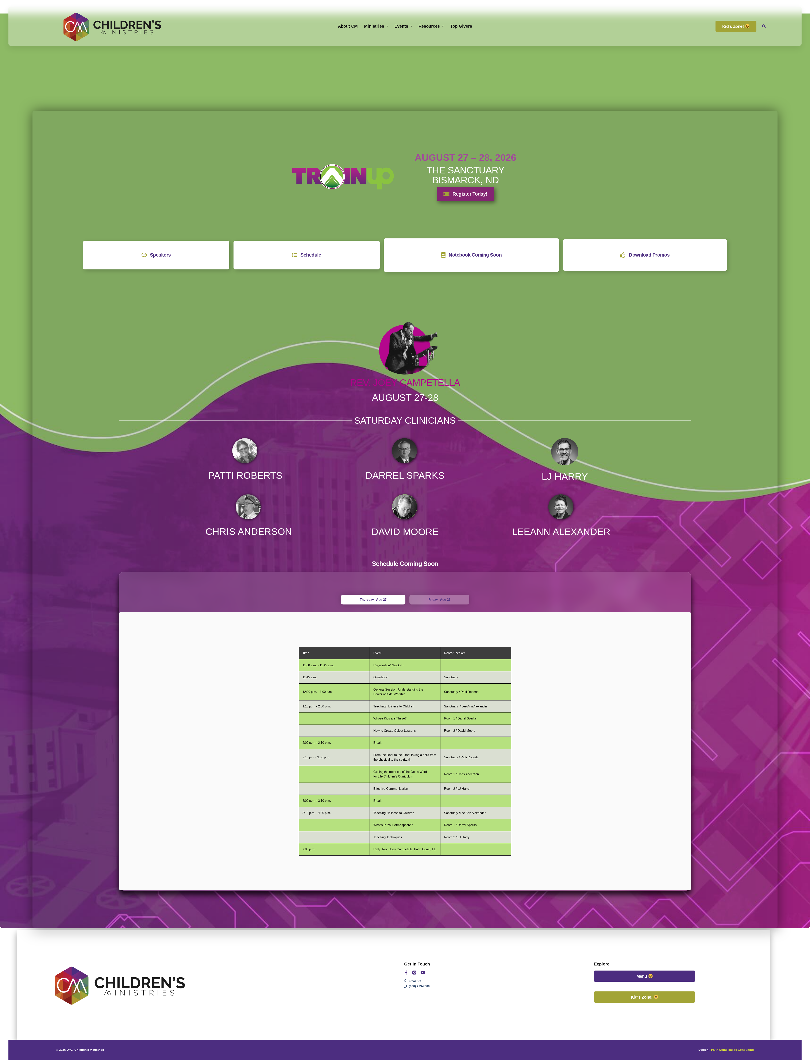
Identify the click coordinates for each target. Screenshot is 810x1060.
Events (401, 26)
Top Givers (461, 26)
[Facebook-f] (406, 973)
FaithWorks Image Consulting (732, 1049)
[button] (764, 26)
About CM (348, 26)
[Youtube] (423, 973)
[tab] (373, 600)
